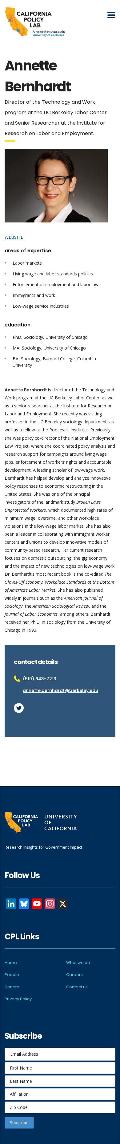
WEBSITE (14, 237)
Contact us (77, 987)
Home (11, 963)
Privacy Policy (18, 999)
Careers (74, 975)
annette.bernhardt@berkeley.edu (60, 690)
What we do (78, 963)
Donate (12, 987)
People (12, 975)
